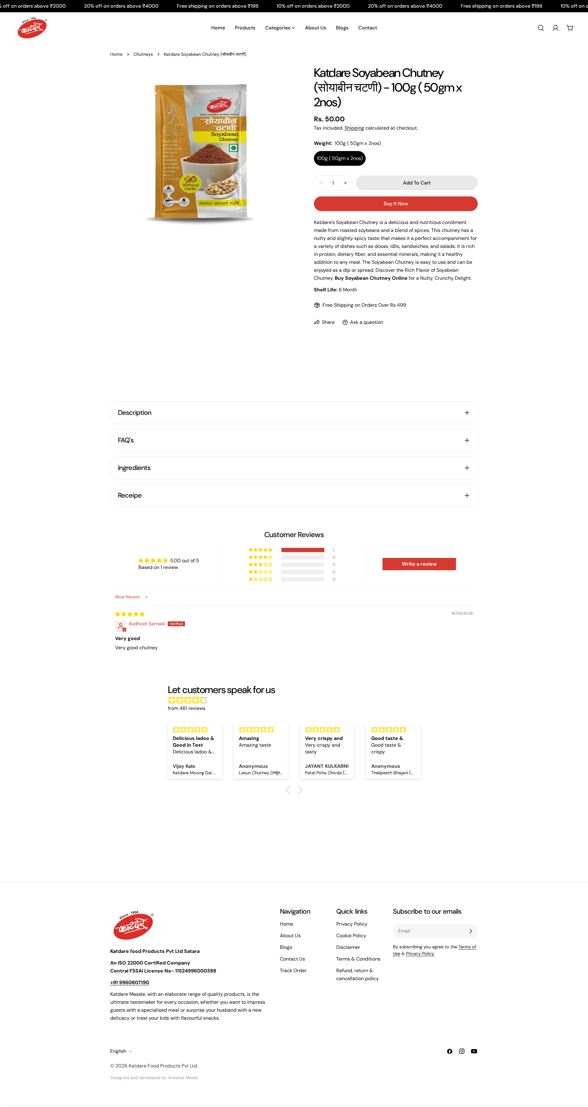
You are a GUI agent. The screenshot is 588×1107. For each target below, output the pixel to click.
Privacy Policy (352, 924)
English (118, 1051)
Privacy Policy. (420, 953)
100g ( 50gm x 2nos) (340, 158)
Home (116, 54)
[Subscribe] (470, 931)
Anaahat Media (183, 1077)
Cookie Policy (351, 935)
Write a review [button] (419, 564)
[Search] (541, 28)
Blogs (286, 947)
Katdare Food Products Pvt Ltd (163, 1066)
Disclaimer (348, 947)
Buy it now (396, 203)
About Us (290, 935)
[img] (130, 614)
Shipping (354, 128)
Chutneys (143, 54)
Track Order (293, 970)
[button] (261, 550)
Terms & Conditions (358, 959)
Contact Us (292, 959)
